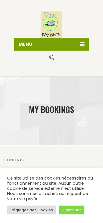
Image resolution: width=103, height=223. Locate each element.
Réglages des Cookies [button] (32, 210)
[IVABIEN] (51, 22)
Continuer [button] (72, 210)
